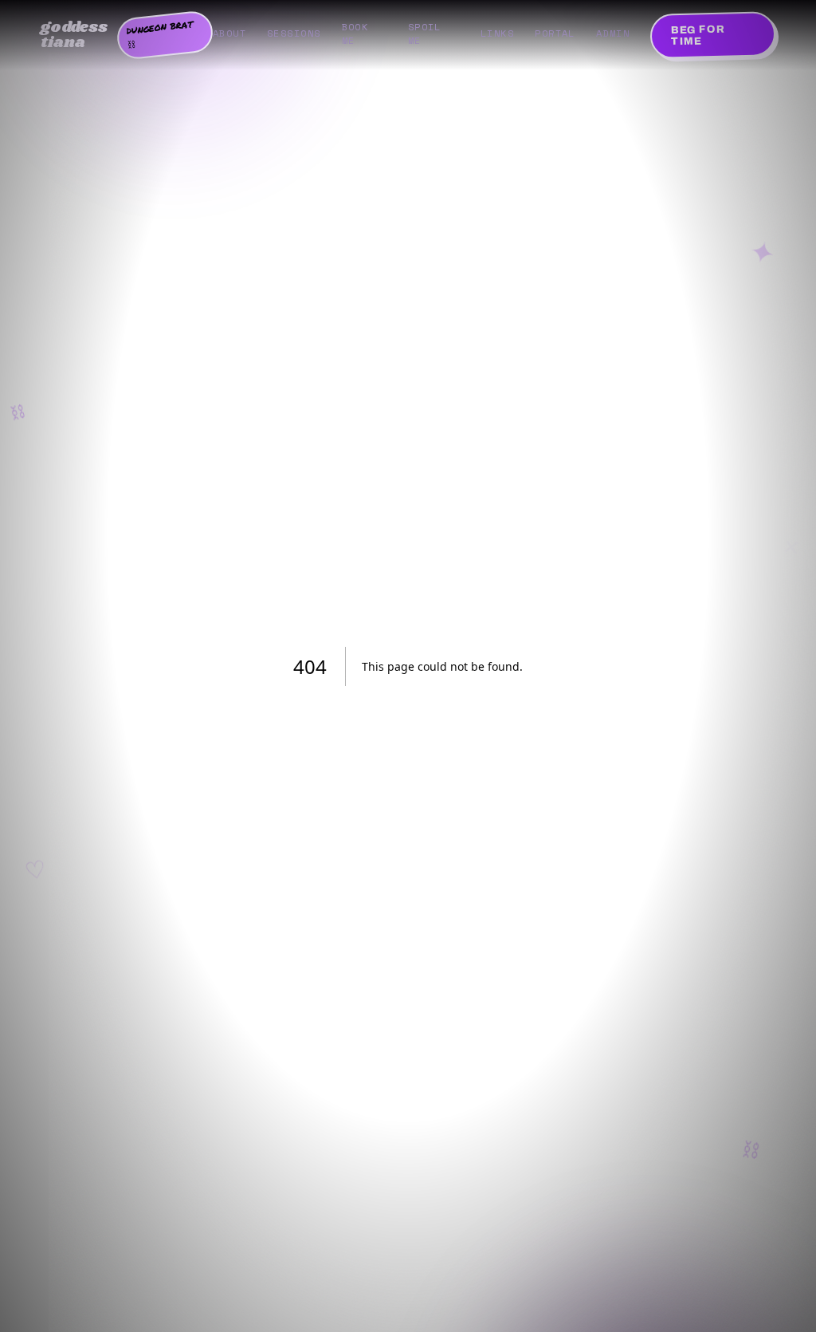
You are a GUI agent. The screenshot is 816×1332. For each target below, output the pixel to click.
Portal (555, 33)
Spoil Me (424, 33)
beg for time (698, 36)
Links (497, 33)
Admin (613, 33)
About (229, 33)
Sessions (294, 33)
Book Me (355, 33)
